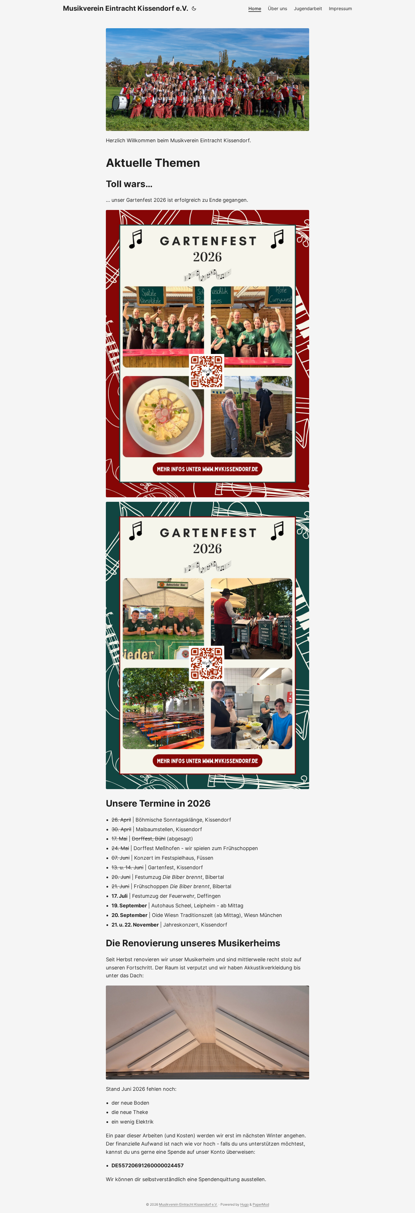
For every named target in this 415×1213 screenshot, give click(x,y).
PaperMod (261, 1204)
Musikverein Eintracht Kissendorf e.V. (125, 8)
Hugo (244, 1204)
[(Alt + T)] (194, 8)
